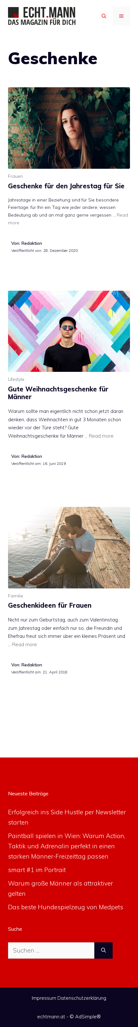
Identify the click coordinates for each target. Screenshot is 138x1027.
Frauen (15, 176)
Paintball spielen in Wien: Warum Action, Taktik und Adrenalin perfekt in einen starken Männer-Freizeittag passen (66, 846)
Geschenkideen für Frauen (49, 605)
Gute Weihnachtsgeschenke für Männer (58, 393)
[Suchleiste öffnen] (104, 16)
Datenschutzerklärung (81, 998)
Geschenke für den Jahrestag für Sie (66, 186)
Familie (15, 596)
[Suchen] (103, 950)
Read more (101, 436)
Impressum (44, 998)
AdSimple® (88, 1017)
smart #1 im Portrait (37, 870)
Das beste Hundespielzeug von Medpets (65, 907)
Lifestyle (16, 379)
